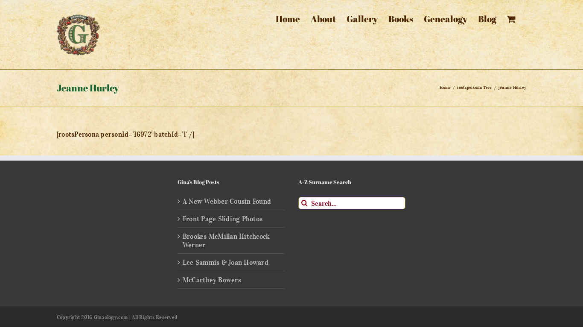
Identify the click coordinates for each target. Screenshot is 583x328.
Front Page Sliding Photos (222, 218)
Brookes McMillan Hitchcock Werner (226, 240)
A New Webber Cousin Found (227, 201)
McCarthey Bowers (212, 279)
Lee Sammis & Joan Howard (225, 262)
